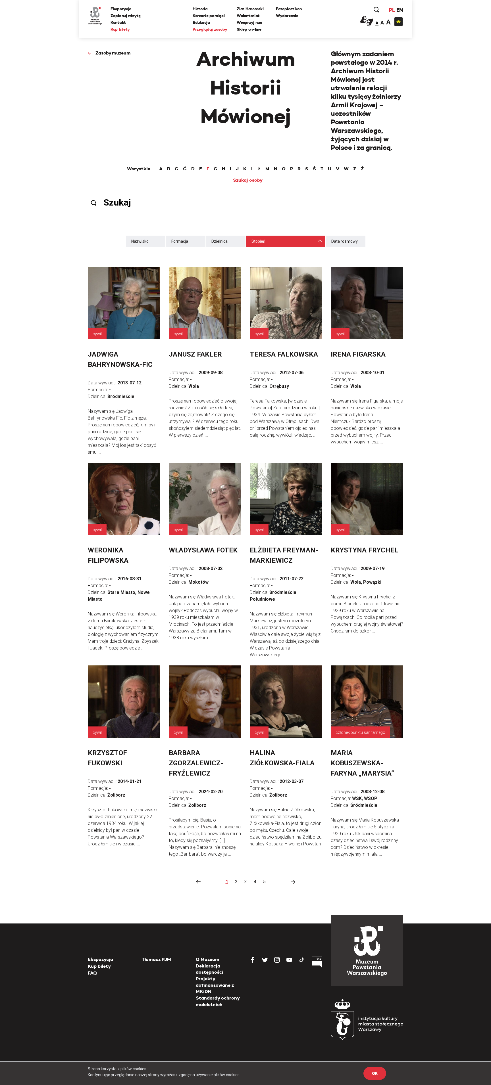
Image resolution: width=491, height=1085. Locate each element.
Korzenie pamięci (209, 15)
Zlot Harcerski (250, 8)
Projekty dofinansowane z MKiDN (215, 985)
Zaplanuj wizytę (126, 15)
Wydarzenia (287, 15)
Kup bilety (120, 29)
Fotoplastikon (288, 8)
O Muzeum (207, 959)
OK (375, 1073)
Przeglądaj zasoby (210, 29)
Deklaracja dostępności (209, 969)
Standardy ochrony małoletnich (218, 1001)
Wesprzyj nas (249, 22)
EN (399, 10)
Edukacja (201, 22)
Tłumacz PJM (156, 959)
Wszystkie (138, 169)
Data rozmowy (344, 241)
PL (392, 10)
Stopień (258, 241)
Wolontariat (248, 15)
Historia (200, 8)
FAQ (92, 973)
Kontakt (118, 22)
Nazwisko (140, 241)
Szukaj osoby (248, 180)
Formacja (179, 241)
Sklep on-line (249, 29)
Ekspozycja (121, 8)
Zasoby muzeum (113, 53)
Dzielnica (219, 241)
